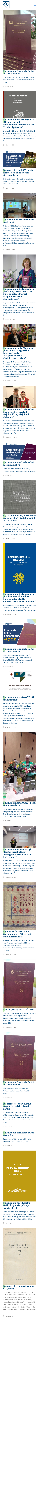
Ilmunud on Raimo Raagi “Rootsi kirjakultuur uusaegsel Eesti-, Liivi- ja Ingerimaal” (17, 853)
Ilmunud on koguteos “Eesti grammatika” (18, 698)
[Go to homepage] (6, 4)
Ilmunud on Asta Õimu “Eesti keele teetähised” (19, 804)
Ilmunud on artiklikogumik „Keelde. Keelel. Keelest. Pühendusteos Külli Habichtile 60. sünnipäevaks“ (19, 598)
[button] (35, 4)
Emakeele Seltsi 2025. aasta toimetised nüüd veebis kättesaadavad (18, 172)
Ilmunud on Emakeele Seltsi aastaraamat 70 (18, 463)
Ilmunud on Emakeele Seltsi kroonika (18, 1133)
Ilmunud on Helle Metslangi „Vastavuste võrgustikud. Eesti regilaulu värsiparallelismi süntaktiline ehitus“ (18, 353)
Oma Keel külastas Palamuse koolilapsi (19, 220)
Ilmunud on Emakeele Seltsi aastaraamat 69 (18, 650)
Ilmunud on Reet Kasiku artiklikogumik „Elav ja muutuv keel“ (16, 1205)
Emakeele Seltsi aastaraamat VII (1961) (19, 1287)
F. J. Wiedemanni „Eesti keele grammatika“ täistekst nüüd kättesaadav (19, 518)
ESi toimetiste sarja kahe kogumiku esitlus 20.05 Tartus (17, 1106)
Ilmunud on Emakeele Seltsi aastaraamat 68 (18, 1083)
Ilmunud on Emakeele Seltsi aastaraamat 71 (18, 72)
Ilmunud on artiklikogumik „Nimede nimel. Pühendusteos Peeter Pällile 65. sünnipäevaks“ (18, 123)
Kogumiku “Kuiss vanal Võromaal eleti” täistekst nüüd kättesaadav (17, 934)
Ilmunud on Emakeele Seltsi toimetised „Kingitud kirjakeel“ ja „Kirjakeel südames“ (18, 413)
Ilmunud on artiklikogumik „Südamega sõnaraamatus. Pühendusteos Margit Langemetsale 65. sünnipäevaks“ (18, 294)
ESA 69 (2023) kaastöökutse (18, 1009)
